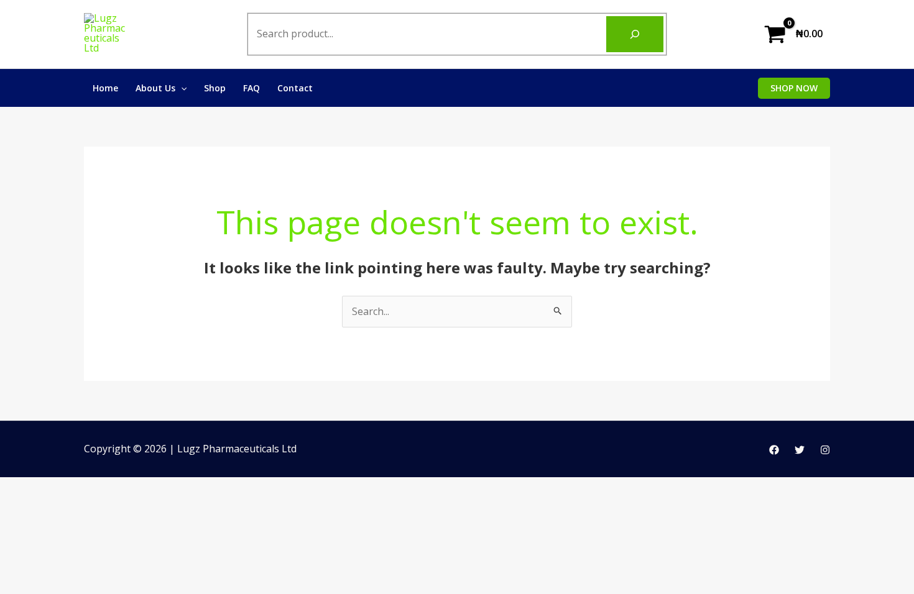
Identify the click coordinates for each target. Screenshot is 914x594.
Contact (295, 88)
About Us (155, 88)
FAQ (251, 88)
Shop (215, 88)
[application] (181, 88)
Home (105, 88)
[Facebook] (774, 450)
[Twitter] (800, 450)
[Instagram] (825, 450)
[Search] (634, 34)
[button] (794, 88)
